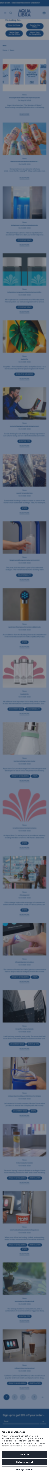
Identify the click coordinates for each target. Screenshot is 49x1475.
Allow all (24, 1454)
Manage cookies (24, 1469)
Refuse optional (24, 1462)
